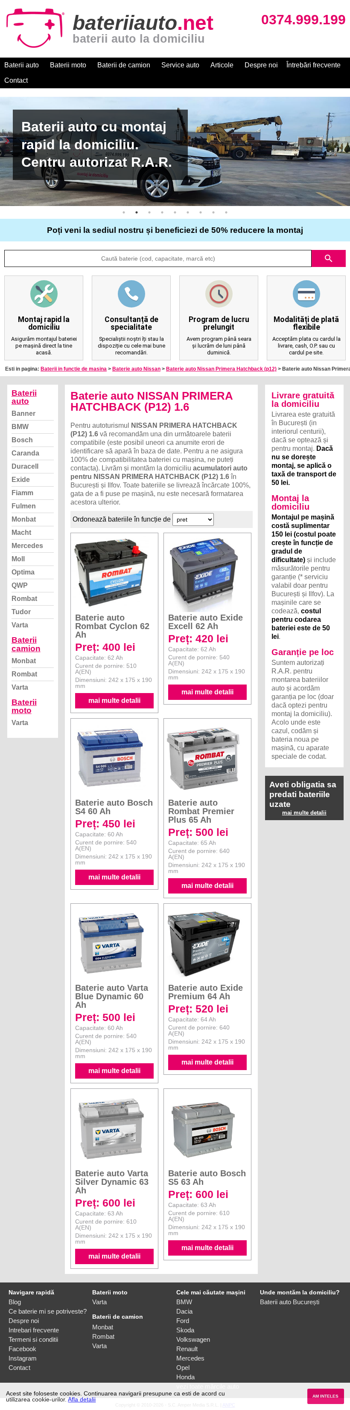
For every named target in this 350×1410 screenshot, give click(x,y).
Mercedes (27, 545)
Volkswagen (193, 1339)
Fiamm (22, 492)
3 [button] (149, 212)
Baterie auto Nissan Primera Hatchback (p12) (221, 369)
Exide (21, 479)
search (329, 258)
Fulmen (24, 506)
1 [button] (124, 212)
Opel (183, 1367)
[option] (175, 151)
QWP (20, 585)
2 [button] (136, 212)
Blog (15, 1302)
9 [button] (226, 212)
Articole (221, 65)
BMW (20, 426)
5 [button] (175, 212)
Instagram (23, 1358)
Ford (182, 1320)
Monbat (24, 519)
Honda (185, 1377)
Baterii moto (68, 65)
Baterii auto (21, 65)
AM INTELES (325, 1396)
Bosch (22, 440)
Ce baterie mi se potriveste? (48, 1311)
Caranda (25, 453)
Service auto (180, 65)
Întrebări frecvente (313, 65)
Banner (23, 413)
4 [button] (162, 212)
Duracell (25, 466)
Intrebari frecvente (34, 1330)
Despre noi (261, 65)
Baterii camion (26, 644)
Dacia (184, 1311)
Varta (20, 625)
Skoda (185, 1330)
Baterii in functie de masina (74, 369)
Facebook (22, 1348)
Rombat (24, 598)
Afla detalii (82, 1399)
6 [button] (188, 212)
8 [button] (213, 212)
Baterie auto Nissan (136, 369)
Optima (23, 572)
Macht (21, 532)
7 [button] (200, 212)
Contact (16, 80)
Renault (187, 1348)
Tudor (21, 611)
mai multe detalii (114, 700)
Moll (18, 559)
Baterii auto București (289, 1302)
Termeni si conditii (33, 1339)
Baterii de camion (123, 65)
